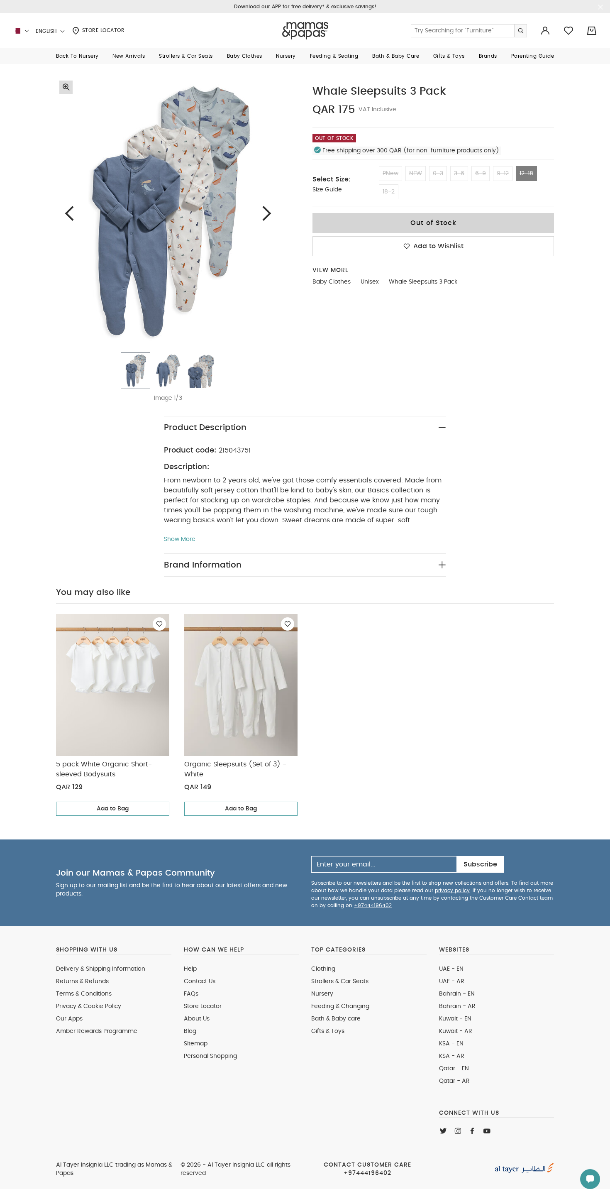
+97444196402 (373, 905)
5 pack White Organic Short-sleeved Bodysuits (104, 769)
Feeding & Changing (340, 1006)
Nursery (322, 994)
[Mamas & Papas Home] (305, 30)
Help (190, 969)
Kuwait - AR (455, 1031)
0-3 (438, 173)
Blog (190, 1031)
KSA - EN (451, 1044)
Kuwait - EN (455, 1019)
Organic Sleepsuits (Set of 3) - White (235, 769)
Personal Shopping (210, 1056)
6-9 (480, 173)
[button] (77, 56)
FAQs (191, 994)
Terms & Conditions (84, 994)
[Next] (267, 213)
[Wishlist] (159, 624)
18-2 (389, 192)
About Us (197, 1019)
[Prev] (69, 213)
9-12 (503, 173)
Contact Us (199, 981)
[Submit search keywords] (520, 30)
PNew (390, 173)
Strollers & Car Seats (339, 981)
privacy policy (452, 890)
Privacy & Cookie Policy (88, 1006)
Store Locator (102, 30)
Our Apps (69, 1019)
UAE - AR (451, 981)
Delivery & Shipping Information (100, 969)
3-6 (459, 173)
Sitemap (195, 1044)
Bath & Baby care (336, 1019)
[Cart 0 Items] (592, 30)
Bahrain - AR (457, 1006)
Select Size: (331, 179)
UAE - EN (451, 969)
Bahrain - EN (457, 994)
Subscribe (480, 864)
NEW (415, 173)
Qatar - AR (454, 1081)
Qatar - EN (454, 1069)
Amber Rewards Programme (96, 1031)
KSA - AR (451, 1056)
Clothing (323, 969)
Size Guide (327, 190)
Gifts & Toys (327, 1031)
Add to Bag (113, 809)
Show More (179, 539)
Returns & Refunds (82, 981)
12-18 (526, 173)
